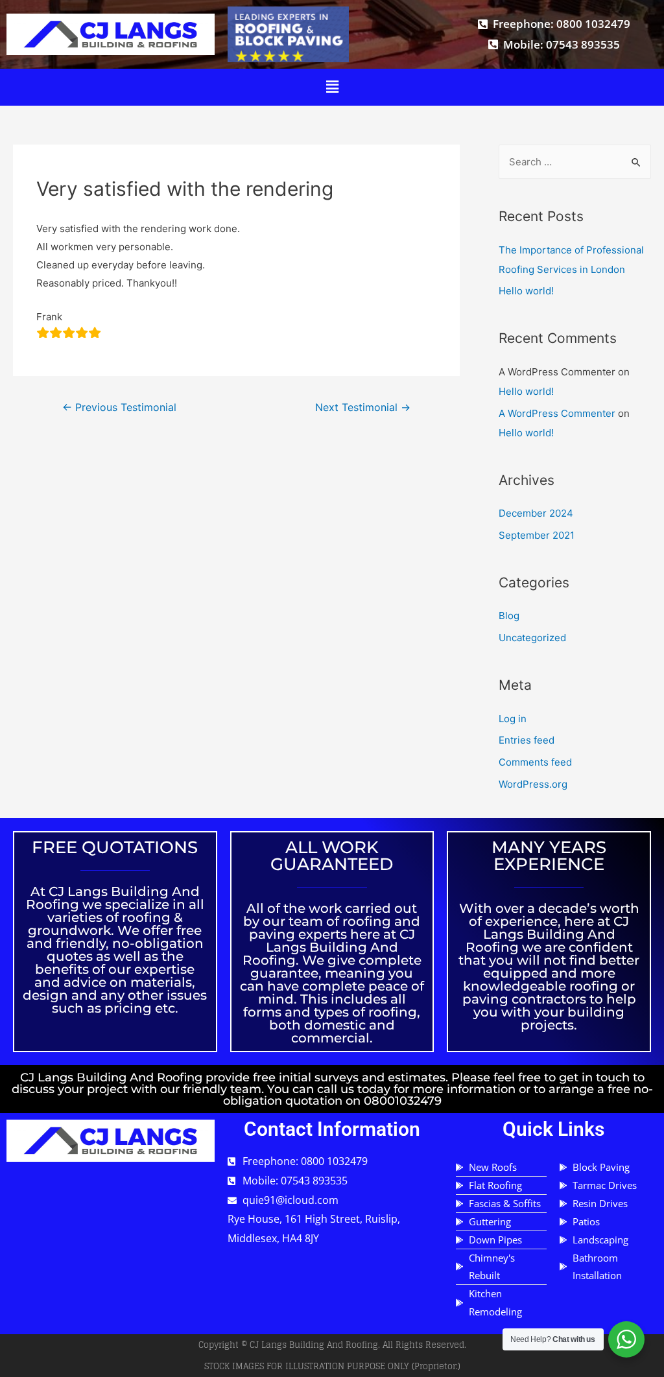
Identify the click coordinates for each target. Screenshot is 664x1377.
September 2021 (537, 535)
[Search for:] (575, 162)
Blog (509, 615)
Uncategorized (532, 637)
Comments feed (535, 762)
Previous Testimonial (119, 407)
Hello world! (526, 291)
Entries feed (526, 740)
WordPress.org (533, 784)
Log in (513, 718)
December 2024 (536, 513)
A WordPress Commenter (557, 413)
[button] (332, 87)
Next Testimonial (362, 407)
